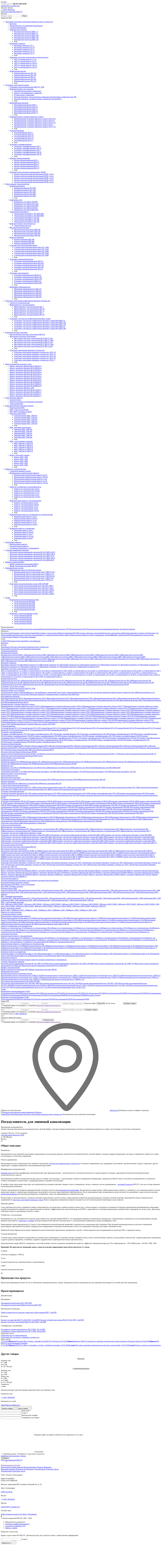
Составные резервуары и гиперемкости (24, 548)
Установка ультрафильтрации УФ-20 (27, 152)
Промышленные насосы (14, 568)
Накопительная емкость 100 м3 (25, 518)
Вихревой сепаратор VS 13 (24, 53)
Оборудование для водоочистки (17, 184)
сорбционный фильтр (9, 1194)
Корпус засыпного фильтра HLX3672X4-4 (25, 376)
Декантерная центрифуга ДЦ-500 (26, 220)
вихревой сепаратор (125, 1184)
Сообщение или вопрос (30, 1418)
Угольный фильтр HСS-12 (24, 138)
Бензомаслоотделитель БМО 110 (26, 37)
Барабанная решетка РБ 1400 (25, 192)
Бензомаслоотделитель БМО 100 (26, 36)
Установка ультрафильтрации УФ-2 (27, 150)
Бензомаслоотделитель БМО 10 (26, 34)
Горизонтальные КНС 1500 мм (25, 423)
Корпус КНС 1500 (21, 459)
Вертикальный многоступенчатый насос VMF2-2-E (33, 580)
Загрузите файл (90, 1003)
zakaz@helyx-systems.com (10, 6)
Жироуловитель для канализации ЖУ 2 (29, 313)
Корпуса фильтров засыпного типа (18, 364)
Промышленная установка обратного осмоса (26, 117)
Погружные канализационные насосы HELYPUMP (29, 584)
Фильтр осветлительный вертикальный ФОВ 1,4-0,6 (34, 176)
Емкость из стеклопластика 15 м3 (26, 495)
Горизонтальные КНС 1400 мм (25, 421)
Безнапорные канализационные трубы (24, 600)
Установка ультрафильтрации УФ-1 (27, 146)
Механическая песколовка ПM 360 (27, 233)
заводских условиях (26, 1221)
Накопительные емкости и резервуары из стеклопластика (31, 514)
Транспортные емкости (14, 398)
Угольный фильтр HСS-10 (24, 134)
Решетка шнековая (17, 237)
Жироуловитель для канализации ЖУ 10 (29, 309)
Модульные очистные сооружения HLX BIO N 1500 (33, 344)
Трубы (7, 598)
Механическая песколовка (19, 227)
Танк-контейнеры (16, 404)
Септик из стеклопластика (20, 303)
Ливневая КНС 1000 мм (23, 429)
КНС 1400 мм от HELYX (23, 449)
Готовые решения (16, 1467)
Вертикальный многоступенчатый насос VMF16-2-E (34, 578)
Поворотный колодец (18, 71)
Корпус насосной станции (19, 455)
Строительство (6, 637)
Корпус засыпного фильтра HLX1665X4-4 (25, 366)
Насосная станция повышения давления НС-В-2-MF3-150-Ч (32, 552)
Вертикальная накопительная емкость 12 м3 (30, 479)
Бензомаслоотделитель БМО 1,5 (26, 32)
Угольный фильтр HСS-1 (23, 132)
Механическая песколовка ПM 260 (27, 229)
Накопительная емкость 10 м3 (25, 516)
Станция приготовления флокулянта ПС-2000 (31, 251)
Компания (47, 1467)
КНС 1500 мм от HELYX (23, 451)
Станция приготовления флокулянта (23, 245)
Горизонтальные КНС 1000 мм (25, 416)
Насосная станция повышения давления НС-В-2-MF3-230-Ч (32, 554)
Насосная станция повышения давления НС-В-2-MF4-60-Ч (32, 560)
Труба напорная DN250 (23, 621)
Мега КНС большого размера (21, 412)
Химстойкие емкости (13, 542)
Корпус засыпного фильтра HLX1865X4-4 (25, 368)
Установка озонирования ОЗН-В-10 (27, 275)
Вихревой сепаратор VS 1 (24, 45)
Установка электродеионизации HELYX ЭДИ (27, 87)
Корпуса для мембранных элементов (28, 93)
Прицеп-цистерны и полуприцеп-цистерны (26, 402)
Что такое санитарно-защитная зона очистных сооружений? (91, 1345)
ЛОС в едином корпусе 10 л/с (25, 61)
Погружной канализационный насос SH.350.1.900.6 (33, 592)
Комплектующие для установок (22, 89)
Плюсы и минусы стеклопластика (141, 1345)
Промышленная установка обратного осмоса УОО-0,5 (34, 121)
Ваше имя (26, 1411)
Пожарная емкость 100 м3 (24, 532)
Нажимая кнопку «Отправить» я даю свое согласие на (22, 1455)
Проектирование (29, 1467)
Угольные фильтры (17, 131)
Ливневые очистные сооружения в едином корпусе (29, 57)
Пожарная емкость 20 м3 (23, 538)
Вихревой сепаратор (17, 43)
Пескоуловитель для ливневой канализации (26, 26)
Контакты (4, 643)
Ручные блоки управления (24, 95)
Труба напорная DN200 (23, 619)
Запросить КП (6, 18)
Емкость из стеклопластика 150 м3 (27, 497)
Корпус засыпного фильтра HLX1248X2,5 (25, 392)
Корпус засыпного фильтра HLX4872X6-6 (25, 380)
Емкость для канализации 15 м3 (26, 509)
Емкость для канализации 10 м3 (26, 503)
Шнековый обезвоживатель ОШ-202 (28, 293)
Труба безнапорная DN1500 (24, 607)
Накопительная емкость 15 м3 (25, 522)
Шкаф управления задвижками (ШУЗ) (24, 564)
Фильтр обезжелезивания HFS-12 (26, 166)
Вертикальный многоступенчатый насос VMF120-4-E (34, 576)
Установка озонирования (19, 273)
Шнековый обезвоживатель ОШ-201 (28, 291)
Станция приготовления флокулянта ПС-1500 (31, 249)
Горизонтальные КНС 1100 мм (25, 417)
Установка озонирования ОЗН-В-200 (28, 283)
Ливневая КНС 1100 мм (23, 431)
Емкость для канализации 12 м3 (26, 507)
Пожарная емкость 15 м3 (23, 534)
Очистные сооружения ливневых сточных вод (27, 350)
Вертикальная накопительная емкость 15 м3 (30, 481)
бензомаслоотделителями (69, 1190)
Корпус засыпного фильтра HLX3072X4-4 (25, 374)
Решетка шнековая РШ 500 (24, 243)
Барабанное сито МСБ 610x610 (25, 208)
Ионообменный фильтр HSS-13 (26, 113)
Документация (6, 1135)
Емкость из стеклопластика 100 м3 (27, 491)
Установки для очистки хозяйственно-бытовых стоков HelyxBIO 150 (40, 324)
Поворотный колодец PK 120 (25, 73)
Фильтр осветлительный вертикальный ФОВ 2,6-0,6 (34, 182)
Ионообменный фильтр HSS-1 (25, 105)
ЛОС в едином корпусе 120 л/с (25, 67)
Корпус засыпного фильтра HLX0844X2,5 (25, 396)
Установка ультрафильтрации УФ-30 (27, 154)
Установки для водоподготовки (17, 85)
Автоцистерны (15, 400)
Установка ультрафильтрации (21, 144)
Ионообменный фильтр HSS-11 (26, 109)
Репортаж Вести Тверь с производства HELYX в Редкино (30, 1341)
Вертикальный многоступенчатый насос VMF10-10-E (34, 572)
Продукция (5, 1467)
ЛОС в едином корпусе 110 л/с (25, 65)
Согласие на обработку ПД (15, 1526)
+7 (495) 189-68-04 (8, 10)
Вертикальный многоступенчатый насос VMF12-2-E (34, 574)
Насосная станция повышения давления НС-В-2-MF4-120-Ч (32, 558)
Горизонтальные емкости (19, 546)
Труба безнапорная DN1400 (24, 606)
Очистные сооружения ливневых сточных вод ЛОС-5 (34, 360)
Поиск (25, 16)
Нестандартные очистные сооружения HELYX (27, 334)
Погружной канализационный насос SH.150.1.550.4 (33, 588)
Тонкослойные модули (22, 226)
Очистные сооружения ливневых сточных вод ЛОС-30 (35, 356)
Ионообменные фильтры (19, 103)
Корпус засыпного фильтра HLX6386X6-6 (25, 382)
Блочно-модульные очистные (16, 332)
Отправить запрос (130, 1003)
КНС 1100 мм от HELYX (23, 445)
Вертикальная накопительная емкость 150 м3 (31, 483)
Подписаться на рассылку (10, 1465)
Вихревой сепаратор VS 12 (24, 51)
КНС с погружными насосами (21, 441)
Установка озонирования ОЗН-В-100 (28, 277)
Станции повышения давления (17, 550)
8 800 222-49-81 (7, 1492)
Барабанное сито (16, 200)
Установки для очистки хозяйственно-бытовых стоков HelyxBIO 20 (39, 326)
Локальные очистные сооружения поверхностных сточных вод (29, 22)
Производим (5, 1173)
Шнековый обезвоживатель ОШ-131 (28, 289)
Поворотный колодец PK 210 (25, 81)
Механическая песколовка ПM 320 (27, 231)
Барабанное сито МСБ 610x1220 (26, 204)
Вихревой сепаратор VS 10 (24, 47)
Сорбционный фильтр (18, 28)
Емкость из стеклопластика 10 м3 (26, 489)
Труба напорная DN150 (23, 617)
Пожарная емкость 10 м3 (23, 530)
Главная (4, 1114)
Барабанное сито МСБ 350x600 (25, 202)
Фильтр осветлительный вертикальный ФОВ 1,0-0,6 (34, 174)
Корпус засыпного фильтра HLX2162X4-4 (25, 370)
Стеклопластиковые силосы (20, 471)
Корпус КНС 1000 (21, 457)
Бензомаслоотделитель (18, 30)
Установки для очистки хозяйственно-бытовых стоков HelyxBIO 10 (39, 321)
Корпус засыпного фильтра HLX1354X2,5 (25, 390)
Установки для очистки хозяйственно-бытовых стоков (30, 319)
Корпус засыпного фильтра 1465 (22, 388)
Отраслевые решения (28, 637)
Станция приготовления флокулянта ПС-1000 (31, 247)
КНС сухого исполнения (19, 410)
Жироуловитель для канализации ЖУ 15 (29, 311)
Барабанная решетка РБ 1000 (25, 188)
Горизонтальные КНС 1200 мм (25, 419)
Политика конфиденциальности (17, 1524)
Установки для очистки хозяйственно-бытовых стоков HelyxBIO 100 (40, 322)
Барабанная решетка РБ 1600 (25, 194)
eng (5, 2)
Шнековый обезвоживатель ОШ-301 (28, 295)
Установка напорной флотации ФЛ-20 (28, 269)
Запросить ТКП (18, 1135)
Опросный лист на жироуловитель (14, 1335)
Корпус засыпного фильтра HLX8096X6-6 (25, 386)
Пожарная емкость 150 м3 (24, 536)
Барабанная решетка (17, 186)
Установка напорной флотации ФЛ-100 (29, 263)
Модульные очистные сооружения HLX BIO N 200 (33, 346)
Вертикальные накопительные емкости (24, 473)
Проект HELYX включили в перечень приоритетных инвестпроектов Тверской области (101, 1341)
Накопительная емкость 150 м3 (25, 524)
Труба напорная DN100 (23, 615)
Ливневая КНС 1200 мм (23, 433)
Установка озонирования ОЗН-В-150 (28, 279)
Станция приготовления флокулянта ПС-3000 (31, 255)
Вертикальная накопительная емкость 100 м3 (31, 477)
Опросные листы (52, 1469)
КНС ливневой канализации (20, 427)
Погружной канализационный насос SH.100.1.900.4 (33, 586)
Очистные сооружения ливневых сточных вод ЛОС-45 (35, 358)
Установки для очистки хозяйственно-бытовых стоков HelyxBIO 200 (40, 328)
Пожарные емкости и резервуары (22, 528)
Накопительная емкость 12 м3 (25, 520)
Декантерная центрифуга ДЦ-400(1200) (29, 214)
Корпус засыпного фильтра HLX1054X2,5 (25, 394)
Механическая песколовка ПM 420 (27, 235)
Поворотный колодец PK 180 (25, 79)
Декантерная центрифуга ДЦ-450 (26, 218)
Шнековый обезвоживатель (20, 287)
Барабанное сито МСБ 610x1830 (26, 206)
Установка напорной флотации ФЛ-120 (29, 265)
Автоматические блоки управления (27, 91)
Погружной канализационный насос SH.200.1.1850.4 (34, 590)
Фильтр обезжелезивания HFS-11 (26, 164)
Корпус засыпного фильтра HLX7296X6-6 (25, 384)
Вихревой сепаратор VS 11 (24, 49)
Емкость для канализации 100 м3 (26, 505)
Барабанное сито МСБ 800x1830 (26, 210)
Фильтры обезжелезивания (20, 158)
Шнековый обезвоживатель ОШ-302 (28, 297)
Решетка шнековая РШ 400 (24, 241)
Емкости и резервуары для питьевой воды (25, 487)
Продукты (11, 1114)
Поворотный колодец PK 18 (24, 77)
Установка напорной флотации (21, 259)
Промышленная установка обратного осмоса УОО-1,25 (35, 127)
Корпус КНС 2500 (21, 463)
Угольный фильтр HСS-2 (23, 140)
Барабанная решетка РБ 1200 (25, 190)
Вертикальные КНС (17, 408)
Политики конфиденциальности (48, 1005)
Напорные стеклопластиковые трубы (24, 613)
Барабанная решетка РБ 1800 (25, 196)
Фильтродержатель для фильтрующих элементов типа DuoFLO (38, 99)
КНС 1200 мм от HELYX (23, 447)
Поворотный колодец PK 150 (25, 75)
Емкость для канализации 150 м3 (26, 511)
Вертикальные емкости (18, 544)
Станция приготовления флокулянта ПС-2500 (31, 253)
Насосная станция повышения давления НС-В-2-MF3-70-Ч (32, 556)
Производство (20, 1469)
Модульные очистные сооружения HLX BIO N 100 (33, 338)
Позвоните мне (48, 1020)
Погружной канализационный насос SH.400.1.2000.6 (34, 594)
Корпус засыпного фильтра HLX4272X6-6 (25, 378)
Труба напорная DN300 (23, 623)
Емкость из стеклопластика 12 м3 (26, 493)
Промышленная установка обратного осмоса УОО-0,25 (35, 119)
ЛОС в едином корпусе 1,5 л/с (25, 59)
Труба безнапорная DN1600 (24, 609)
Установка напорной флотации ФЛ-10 (28, 261)
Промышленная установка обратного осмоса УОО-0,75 (35, 123)
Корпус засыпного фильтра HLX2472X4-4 (25, 372)
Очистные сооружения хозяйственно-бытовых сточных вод (27, 301)
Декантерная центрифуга (19, 212)
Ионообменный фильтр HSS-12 (26, 111)
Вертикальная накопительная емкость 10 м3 (30, 475)
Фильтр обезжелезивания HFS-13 (26, 168)
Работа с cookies (11, 1528)
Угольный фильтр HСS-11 (24, 136)
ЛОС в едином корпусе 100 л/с (25, 63)
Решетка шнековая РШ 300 (24, 239)
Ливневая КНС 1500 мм (23, 437)
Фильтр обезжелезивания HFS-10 (26, 162)
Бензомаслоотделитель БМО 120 (26, 39)
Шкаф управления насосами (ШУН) (23, 566)
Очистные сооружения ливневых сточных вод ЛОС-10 (35, 352)
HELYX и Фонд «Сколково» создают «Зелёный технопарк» (31, 1345)
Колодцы (13, 24)
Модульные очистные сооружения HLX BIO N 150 (33, 342)
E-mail (25, 1413)
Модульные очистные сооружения (23, 336)
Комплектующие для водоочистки (22, 224)
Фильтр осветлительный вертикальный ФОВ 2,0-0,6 (34, 180)
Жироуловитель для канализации (22, 305)
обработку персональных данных (13, 1456)
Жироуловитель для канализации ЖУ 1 (29, 307)
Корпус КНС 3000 (21, 465)
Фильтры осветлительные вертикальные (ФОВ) (28, 172)
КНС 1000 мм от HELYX (23, 443)
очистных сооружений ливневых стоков (28, 1200)
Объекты (16, 637)
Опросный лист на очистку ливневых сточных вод (20, 1337)
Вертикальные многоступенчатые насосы (25, 570)
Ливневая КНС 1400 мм (23, 435)
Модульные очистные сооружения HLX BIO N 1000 (33, 340)
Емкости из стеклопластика (15, 469)
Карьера (12, 1469)
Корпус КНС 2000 (21, 461)
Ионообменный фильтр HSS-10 (26, 107)
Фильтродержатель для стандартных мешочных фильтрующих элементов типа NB (45, 97)
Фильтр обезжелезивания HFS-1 (26, 160)
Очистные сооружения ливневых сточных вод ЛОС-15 (35, 354)
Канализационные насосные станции (19, 406)
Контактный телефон (30, 1415)
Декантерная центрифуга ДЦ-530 (26, 222)
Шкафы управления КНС (14, 562)
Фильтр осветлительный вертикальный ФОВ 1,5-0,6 (34, 178)
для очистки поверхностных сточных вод (64, 1163)
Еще (15, 41)
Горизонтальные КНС (18, 414)
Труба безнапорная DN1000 (24, 602)
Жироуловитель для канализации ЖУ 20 (29, 315)
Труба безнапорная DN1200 (24, 604)
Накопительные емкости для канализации (25, 501)
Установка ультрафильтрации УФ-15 (27, 148)
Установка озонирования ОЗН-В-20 (27, 281)
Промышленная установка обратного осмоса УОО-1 (33, 125)
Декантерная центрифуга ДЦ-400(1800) (29, 216)
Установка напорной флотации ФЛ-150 (29, 267)
